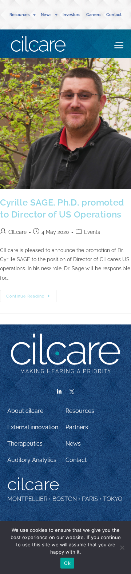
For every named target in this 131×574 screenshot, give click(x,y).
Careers (93, 14)
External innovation (32, 427)
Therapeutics (25, 443)
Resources (80, 410)
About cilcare (25, 410)
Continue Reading (31, 294)
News (73, 443)
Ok (67, 563)
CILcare (17, 232)
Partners (77, 427)
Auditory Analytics (31, 460)
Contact (114, 14)
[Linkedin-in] (59, 391)
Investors (72, 14)
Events (92, 232)
